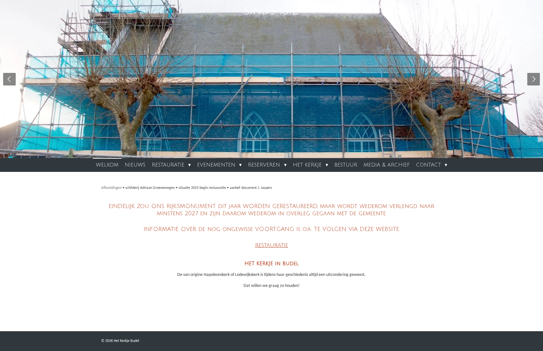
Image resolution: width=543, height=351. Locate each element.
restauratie (271, 245)
